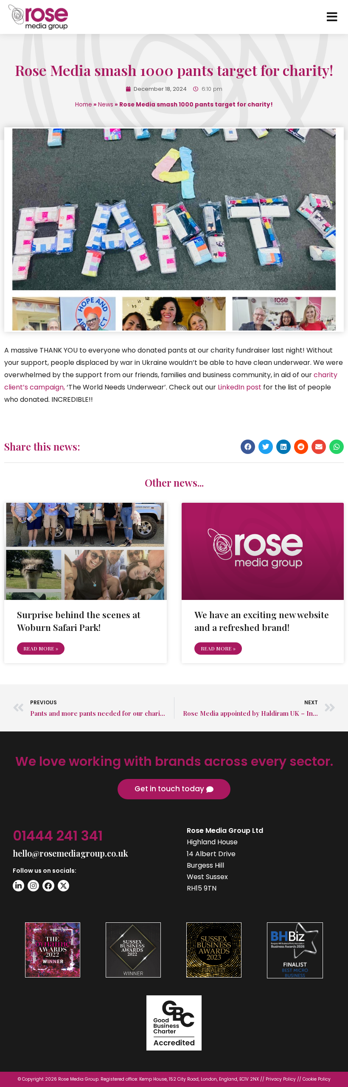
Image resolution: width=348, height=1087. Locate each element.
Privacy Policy (281, 1079)
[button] (248, 447)
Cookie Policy (317, 1079)
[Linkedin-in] (18, 885)
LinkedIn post (239, 387)
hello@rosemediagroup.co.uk (70, 853)
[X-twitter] (63, 885)
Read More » (40, 648)
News (105, 105)
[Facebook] (48, 885)
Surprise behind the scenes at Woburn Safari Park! (78, 620)
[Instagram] (33, 885)
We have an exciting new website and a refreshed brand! (261, 620)
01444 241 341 (58, 835)
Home (83, 105)
